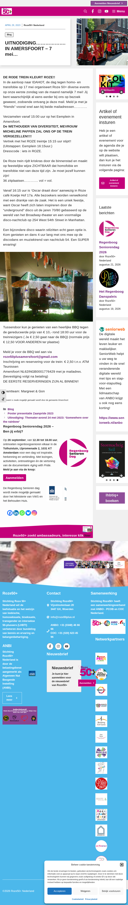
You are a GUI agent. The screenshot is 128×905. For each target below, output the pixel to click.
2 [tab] (110, 96)
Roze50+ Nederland (34, 25)
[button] (121, 864)
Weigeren (85, 891)
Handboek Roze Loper (110, 90)
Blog (9, 34)
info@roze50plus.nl (63, 617)
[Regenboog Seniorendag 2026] (109, 229)
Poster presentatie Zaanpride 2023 (30, 413)
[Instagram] (34, 513)
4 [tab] (117, 96)
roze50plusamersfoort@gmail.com (30, 356)
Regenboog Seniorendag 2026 (109, 247)
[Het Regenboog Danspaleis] (109, 278)
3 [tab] (114, 96)
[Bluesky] (28, 513)
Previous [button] (103, 92)
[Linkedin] (16, 513)
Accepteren (59, 891)
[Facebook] (10, 513)
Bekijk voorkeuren (111, 891)
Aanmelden (15, 478)
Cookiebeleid (78, 899)
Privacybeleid (91, 899)
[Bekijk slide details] (112, 84)
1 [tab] (107, 96)
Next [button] (121, 92)
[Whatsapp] (22, 513)
